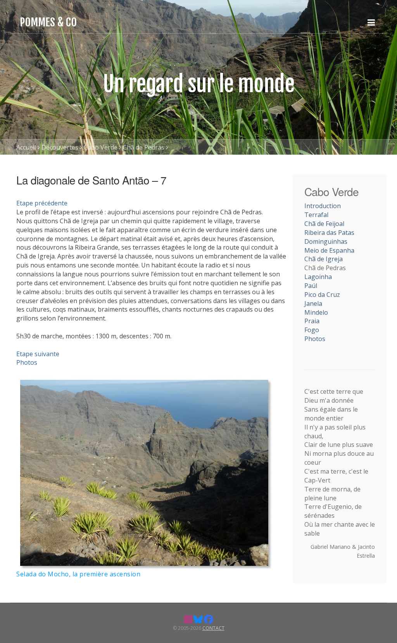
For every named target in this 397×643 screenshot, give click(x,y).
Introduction (322, 206)
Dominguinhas (325, 241)
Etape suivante (37, 354)
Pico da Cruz (322, 294)
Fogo (311, 330)
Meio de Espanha (329, 250)
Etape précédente (41, 203)
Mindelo (316, 312)
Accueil (26, 147)
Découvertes (59, 147)
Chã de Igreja (323, 259)
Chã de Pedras (143, 147)
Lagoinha (318, 276)
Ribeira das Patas (329, 232)
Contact (213, 628)
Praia (311, 321)
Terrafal (316, 214)
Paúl (310, 285)
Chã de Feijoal (324, 223)
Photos (26, 362)
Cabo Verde (100, 147)
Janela (313, 303)
